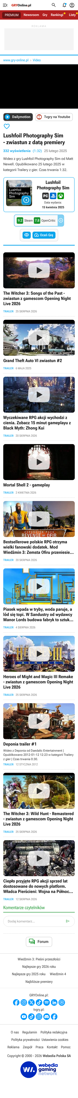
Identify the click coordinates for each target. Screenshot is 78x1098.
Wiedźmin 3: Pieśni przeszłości (39, 959)
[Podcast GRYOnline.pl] (46, 1002)
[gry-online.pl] (21, 5)
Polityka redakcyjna (54, 1032)
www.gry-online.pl (15, 60)
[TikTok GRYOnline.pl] (39, 1002)
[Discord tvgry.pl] (46, 1016)
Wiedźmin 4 (58, 974)
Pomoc (65, 1047)
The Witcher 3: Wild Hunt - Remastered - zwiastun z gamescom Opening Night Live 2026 (39, 803)
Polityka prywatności (25, 1040)
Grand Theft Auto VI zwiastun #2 (39, 344)
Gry (44, 15)
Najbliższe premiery (38, 982)
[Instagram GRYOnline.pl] (24, 1002)
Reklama (13, 1047)
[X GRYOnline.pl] (31, 1002)
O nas (15, 1032)
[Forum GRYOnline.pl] (61, 1002)
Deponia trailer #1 (39, 735)
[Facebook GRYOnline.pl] (16, 1002)
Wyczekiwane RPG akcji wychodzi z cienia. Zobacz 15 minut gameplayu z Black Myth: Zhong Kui (39, 407)
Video (37, 60)
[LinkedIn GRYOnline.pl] (54, 1002)
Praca (39, 1047)
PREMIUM (12, 15)
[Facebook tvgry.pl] (54, 1016)
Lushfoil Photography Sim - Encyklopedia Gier (39, 195)
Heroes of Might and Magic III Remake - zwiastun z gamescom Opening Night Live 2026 (39, 666)
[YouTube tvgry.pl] (24, 1016)
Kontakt (52, 1047)
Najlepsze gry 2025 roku (29, 974)
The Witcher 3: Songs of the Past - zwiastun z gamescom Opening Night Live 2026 (39, 282)
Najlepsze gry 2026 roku (39, 967)
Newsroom (31, 15)
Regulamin (29, 1032)
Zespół (27, 1047)
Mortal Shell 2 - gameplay (39, 469)
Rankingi (57, 15)
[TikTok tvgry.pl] (31, 1016)
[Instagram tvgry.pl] (39, 1016)
